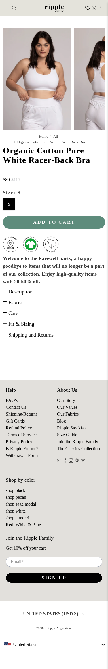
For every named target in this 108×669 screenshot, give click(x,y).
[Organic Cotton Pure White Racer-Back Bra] (37, 79)
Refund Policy (19, 427)
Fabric (12, 302)
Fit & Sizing (18, 324)
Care (10, 313)
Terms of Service (21, 434)
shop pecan (16, 497)
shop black (15, 490)
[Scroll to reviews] (54, 173)
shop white (16, 511)
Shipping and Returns (28, 335)
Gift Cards (15, 420)
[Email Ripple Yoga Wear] (59, 461)
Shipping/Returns (21, 414)
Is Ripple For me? (22, 448)
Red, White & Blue (23, 524)
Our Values (67, 407)
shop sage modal (21, 504)
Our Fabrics (68, 414)
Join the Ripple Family (77, 441)
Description (18, 292)
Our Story (66, 400)
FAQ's (12, 400)
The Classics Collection (78, 448)
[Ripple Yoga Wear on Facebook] (65, 461)
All (55, 136)
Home (43, 136)
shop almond (17, 517)
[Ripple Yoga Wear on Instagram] (71, 461)
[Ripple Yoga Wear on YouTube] (83, 461)
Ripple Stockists (71, 427)
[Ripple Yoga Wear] (54, 8)
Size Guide (67, 434)
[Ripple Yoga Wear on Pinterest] (77, 461)
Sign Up (54, 577)
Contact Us (16, 407)
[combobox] (54, 644)
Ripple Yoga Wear (59, 628)
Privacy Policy (19, 441)
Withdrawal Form (22, 455)
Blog (61, 420)
